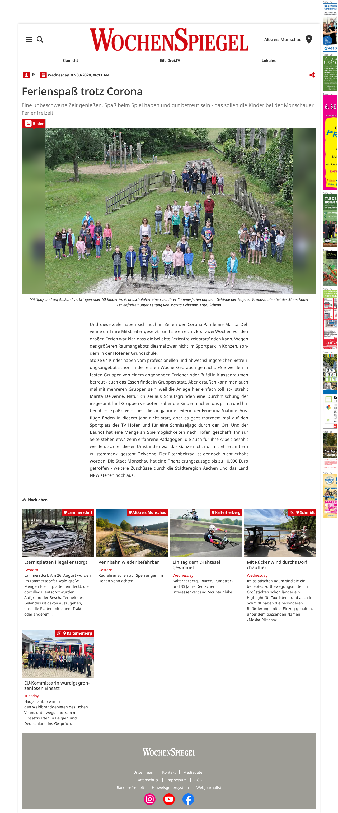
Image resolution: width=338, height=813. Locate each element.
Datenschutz (148, 779)
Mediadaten (194, 772)
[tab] (34, 123)
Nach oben (37, 499)
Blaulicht (70, 60)
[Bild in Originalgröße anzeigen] (169, 211)
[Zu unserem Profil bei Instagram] (150, 798)
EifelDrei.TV (170, 60)
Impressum (176, 779)
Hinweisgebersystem (170, 787)
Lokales (269, 60)
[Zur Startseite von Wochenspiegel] (169, 39)
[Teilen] (312, 75)
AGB (198, 779)
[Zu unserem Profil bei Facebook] (188, 798)
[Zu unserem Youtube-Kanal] (169, 798)
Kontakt (169, 772)
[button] (29, 39)
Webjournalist (208, 787)
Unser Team (143, 772)
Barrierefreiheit (130, 787)
